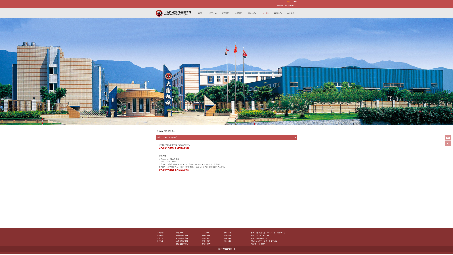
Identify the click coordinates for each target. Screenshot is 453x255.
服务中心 (252, 13)
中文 (288, 2)
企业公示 (291, 13)
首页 (200, 13)
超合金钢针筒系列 (182, 244)
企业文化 (160, 238)
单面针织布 (206, 235)
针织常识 (227, 241)
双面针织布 (206, 238)
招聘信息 (171, 131)
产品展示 (226, 13)
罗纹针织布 (206, 244)
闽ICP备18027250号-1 (226, 249)
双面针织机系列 (182, 238)
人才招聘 (265, 13)
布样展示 (239, 13)
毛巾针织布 (206, 241)
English (294, 2)
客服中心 (278, 13)
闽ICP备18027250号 (258, 244)
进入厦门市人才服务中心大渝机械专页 (174, 170)
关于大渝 (213, 13)
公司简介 (160, 235)
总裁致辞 (160, 241)
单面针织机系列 (182, 235)
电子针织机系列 (182, 241)
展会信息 (227, 235)
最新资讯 (227, 238)
